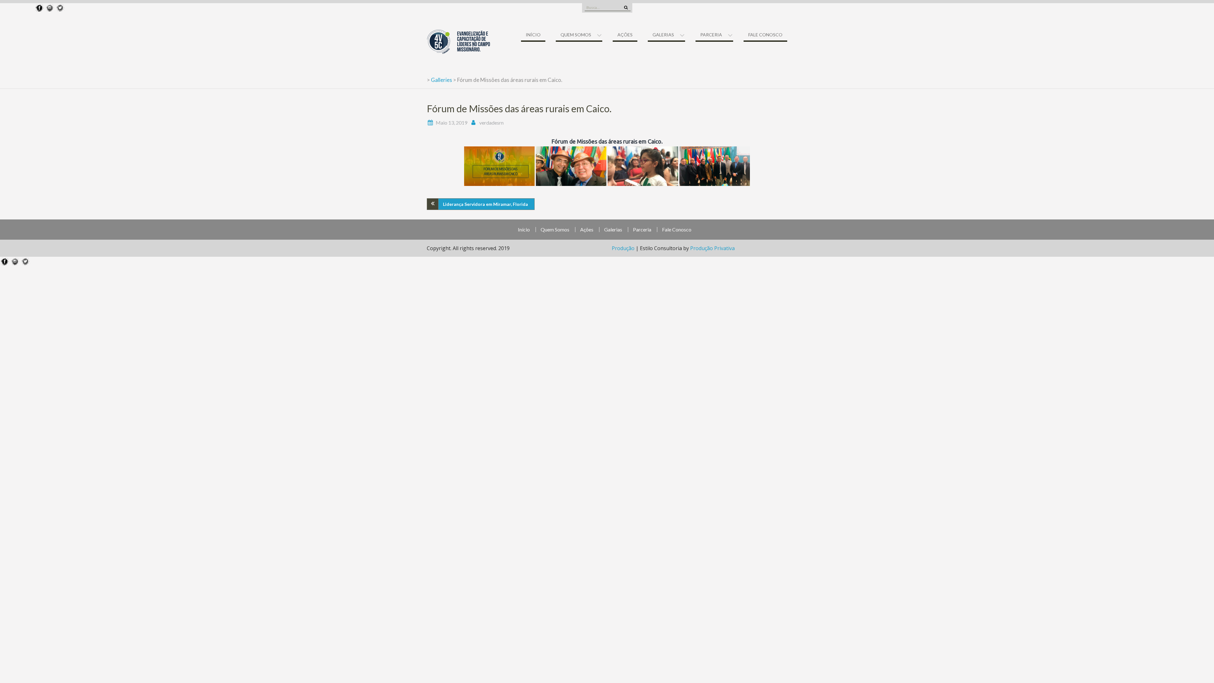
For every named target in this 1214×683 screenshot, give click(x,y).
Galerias (663, 34)
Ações (625, 34)
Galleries (441, 80)
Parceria (711, 34)
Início (533, 34)
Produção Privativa (712, 248)
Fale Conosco (765, 34)
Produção (624, 248)
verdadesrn (491, 123)
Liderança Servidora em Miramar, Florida (485, 204)
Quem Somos (576, 34)
